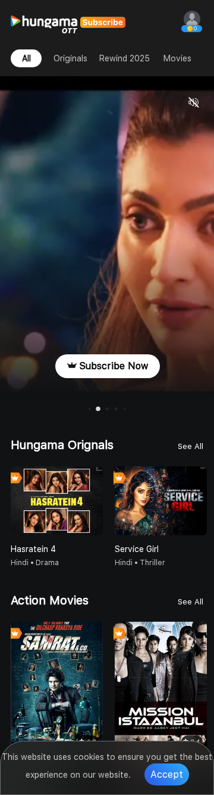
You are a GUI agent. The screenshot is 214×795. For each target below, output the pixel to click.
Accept (166, 774)
